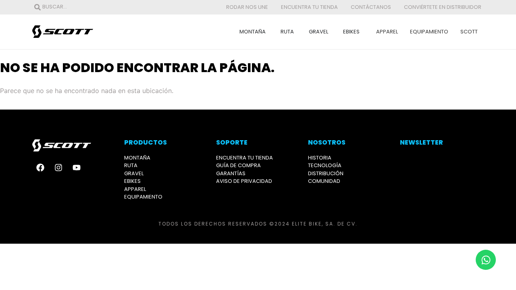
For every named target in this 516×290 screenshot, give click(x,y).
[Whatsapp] (486, 260)
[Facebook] (40, 168)
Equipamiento (429, 31)
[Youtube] (77, 168)
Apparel (387, 31)
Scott (469, 31)
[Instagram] (58, 168)
